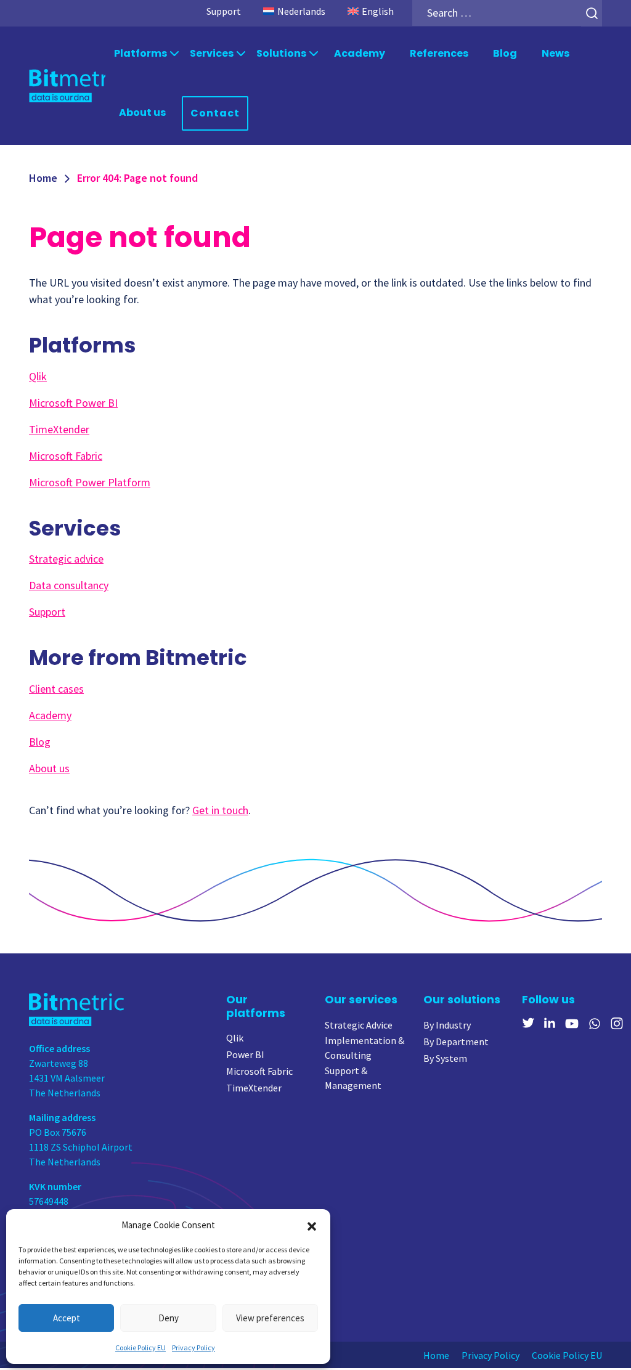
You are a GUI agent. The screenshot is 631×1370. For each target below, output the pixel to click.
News (555, 53)
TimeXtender (59, 429)
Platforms (140, 53)
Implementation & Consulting (364, 1047)
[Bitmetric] (67, 85)
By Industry (447, 1025)
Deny (168, 1318)
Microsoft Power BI (73, 403)
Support (223, 11)
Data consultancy (68, 585)
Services (212, 53)
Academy (359, 53)
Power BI (245, 1054)
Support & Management (353, 1077)
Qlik (38, 376)
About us (142, 112)
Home (43, 178)
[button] (312, 1225)
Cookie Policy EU (140, 1347)
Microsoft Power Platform (89, 482)
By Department (456, 1041)
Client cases (56, 689)
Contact (215, 113)
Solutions (281, 53)
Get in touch (220, 810)
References (439, 53)
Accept (66, 1318)
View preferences (270, 1318)
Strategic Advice (359, 1025)
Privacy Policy (193, 1347)
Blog (505, 53)
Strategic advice (66, 559)
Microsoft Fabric (65, 456)
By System (445, 1058)
